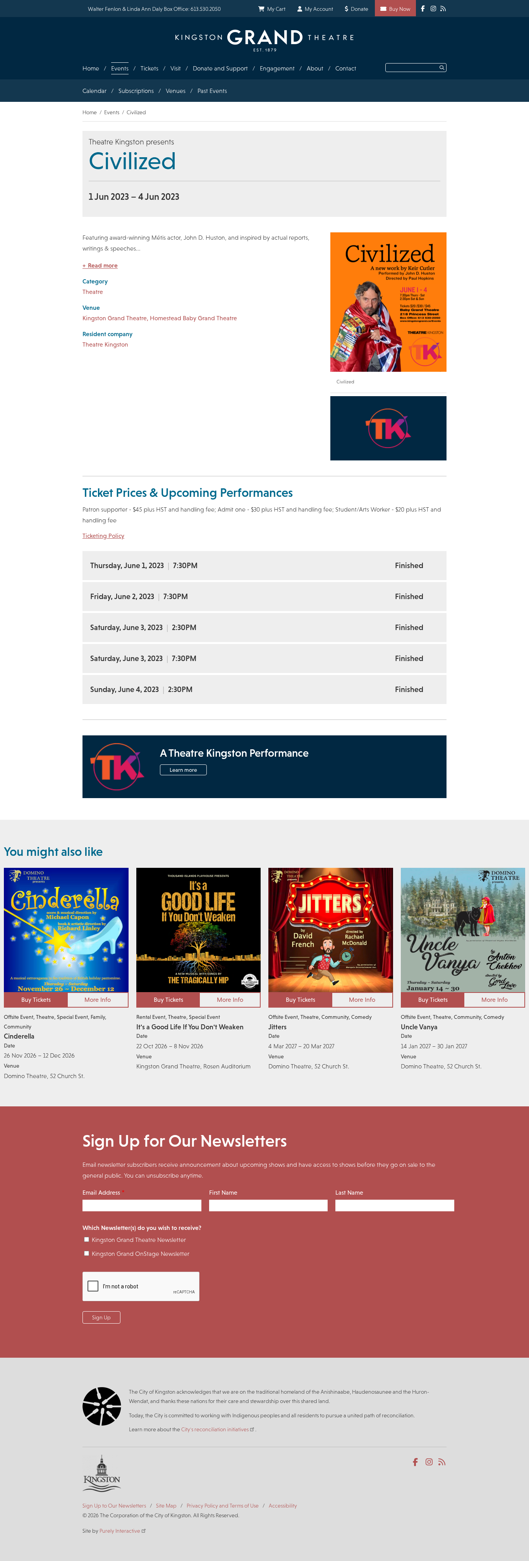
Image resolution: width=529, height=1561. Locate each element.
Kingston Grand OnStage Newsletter (140, 1253)
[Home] (264, 40)
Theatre (92, 292)
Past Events (212, 91)
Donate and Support (220, 68)
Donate (359, 9)
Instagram (430, 1462)
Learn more (183, 770)
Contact (345, 68)
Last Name (349, 1192)
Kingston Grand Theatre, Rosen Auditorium (193, 1066)
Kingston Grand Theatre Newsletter (139, 1239)
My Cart (276, 9)
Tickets (149, 68)
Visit (175, 68)
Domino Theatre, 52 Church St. (44, 1076)
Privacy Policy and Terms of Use (223, 1506)
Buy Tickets (36, 999)
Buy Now (399, 9)
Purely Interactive (120, 1531)
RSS (442, 1462)
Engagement (277, 68)
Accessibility (283, 1506)
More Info (97, 999)
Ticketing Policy (103, 535)
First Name (223, 1192)
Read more (103, 265)
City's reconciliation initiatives (215, 1429)
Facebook (417, 1462)
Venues (175, 91)
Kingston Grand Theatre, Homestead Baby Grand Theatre (159, 318)
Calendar (94, 91)
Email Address (101, 1192)
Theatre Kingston (105, 344)
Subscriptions (136, 91)
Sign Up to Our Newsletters (114, 1506)
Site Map (166, 1506)
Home (90, 68)
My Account (319, 9)
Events (120, 68)
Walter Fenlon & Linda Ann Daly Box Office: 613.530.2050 (154, 9)
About (315, 68)
